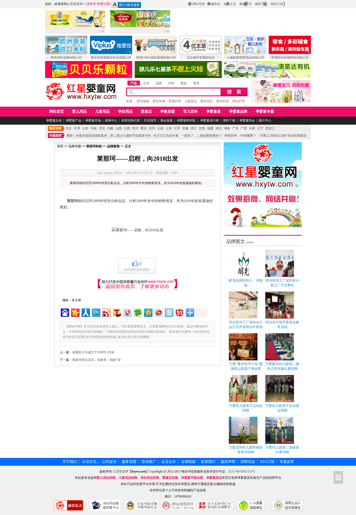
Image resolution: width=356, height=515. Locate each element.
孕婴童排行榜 (209, 120)
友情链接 (188, 462)
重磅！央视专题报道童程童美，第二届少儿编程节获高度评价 (108, 135)
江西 (127, 128)
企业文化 (89, 462)
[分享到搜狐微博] (116, 312)
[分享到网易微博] (127, 312)
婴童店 (146, 111)
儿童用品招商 (128, 478)
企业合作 (168, 462)
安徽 (185, 128)
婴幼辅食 (143, 101)
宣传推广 (149, 462)
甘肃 (202, 128)
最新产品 (261, 4)
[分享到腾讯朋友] (137, 312)
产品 (134, 83)
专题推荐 (55, 135)
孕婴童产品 (73, 120)
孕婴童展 (213, 111)
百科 (171, 83)
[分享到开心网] (75, 312)
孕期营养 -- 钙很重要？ (240, 135)
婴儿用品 (79, 111)
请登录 (91, 4)
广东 (235, 128)
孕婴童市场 (93, 120)
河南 (93, 128)
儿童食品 (191, 101)
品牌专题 (75, 146)
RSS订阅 (267, 462)
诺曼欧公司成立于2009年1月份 (93, 352)
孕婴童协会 (247, 120)
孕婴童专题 (265, 111)
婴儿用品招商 (106, 478)
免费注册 (103, 4)
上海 (168, 128)
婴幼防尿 (222, 101)
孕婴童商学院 (186, 120)
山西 (118, 128)
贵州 (152, 128)
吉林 (252, 128)
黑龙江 (270, 128)
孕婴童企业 (54, 120)
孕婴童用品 (214, 478)
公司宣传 (109, 462)
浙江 (194, 128)
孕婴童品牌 (238, 111)
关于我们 (69, 462)
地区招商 (55, 128)
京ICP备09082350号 (241, 471)
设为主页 (230, 4)
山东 (85, 128)
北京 (68, 128)
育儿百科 (190, 111)
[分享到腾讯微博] (96, 312)
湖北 (219, 128)
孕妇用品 (125, 111)
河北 (102, 128)
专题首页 (286, 462)
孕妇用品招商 (149, 478)
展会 (184, 83)
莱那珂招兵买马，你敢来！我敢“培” (97, 360)
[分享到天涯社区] (169, 312)
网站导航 (198, 4)
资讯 (196, 83)
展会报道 (166, 120)
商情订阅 (277, 4)
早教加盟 (167, 111)
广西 (244, 128)
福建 (210, 128)
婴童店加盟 (170, 478)
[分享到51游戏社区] (179, 312)
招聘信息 (248, 462)
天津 (77, 128)
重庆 (143, 128)
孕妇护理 (238, 101)
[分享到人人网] (85, 312)
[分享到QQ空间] (148, 312)
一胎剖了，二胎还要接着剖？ (201, 135)
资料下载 (229, 120)
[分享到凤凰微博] (158, 312)
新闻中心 (111, 120)
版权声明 (228, 462)
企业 (146, 83)
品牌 (159, 83)
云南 (160, 128)
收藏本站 (214, 4)
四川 (135, 128)
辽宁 (260, 128)
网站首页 (56, 111)
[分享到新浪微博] (106, 312)
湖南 (227, 128)
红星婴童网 (75, 4)
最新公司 (245, 4)
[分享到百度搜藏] (64, 312)
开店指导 (150, 120)
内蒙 (110, 128)
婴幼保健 (159, 101)
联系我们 (208, 462)
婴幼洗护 (206, 101)
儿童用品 (102, 111)
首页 (60, 146)
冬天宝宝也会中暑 (166, 135)
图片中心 (265, 120)
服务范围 (129, 462)
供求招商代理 (130, 120)
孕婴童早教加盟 (192, 478)
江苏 (177, 128)
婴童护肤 (175, 101)
